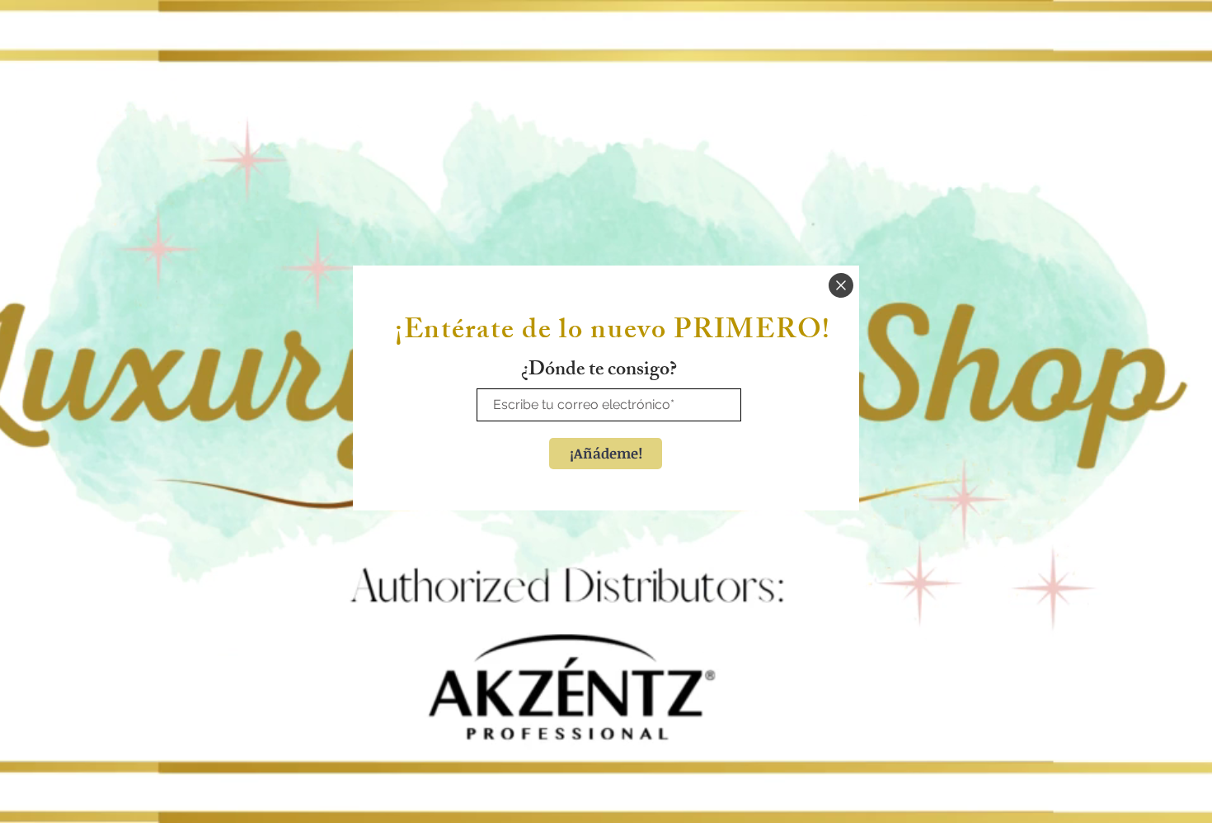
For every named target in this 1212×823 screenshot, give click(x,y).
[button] (841, 285)
